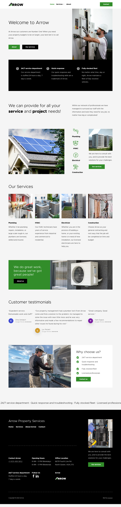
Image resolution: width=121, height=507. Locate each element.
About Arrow (30, 427)
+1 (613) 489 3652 (15, 461)
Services (19, 427)
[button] (14, 47)
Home (11, 427)
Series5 (110, 498)
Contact (42, 427)
